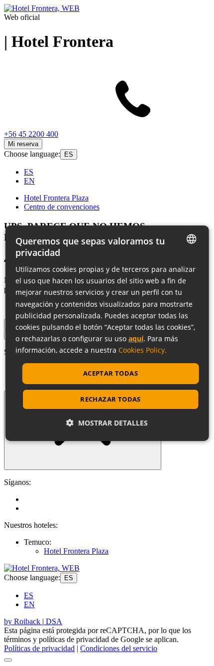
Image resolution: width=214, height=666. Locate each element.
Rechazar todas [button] (110, 399)
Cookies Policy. (142, 350)
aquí (135, 338)
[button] (107, 423)
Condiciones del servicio (118, 648)
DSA (53, 621)
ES (68, 154)
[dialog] (107, 333)
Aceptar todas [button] (110, 373)
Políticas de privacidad (39, 648)
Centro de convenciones (62, 207)
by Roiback (23, 621)
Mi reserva (23, 144)
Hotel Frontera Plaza (56, 198)
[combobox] (191, 238)
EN (29, 181)
